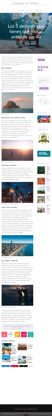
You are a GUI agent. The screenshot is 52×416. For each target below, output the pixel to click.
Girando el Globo (26, 3)
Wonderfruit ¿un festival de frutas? (30, 347)
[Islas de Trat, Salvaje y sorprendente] (6, 358)
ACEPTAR (26, 414)
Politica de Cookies (35, 407)
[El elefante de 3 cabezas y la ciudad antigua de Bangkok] (6, 349)
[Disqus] (17, 388)
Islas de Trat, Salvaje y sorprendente (14, 359)
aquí (17, 179)
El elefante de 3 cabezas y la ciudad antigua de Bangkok (14, 349)
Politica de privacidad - (18, 407)
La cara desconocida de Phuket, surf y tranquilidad (30, 359)
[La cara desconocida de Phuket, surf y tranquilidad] (22, 359)
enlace (21, 232)
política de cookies (31, 413)
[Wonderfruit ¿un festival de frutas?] (22, 346)
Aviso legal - (27, 407)
